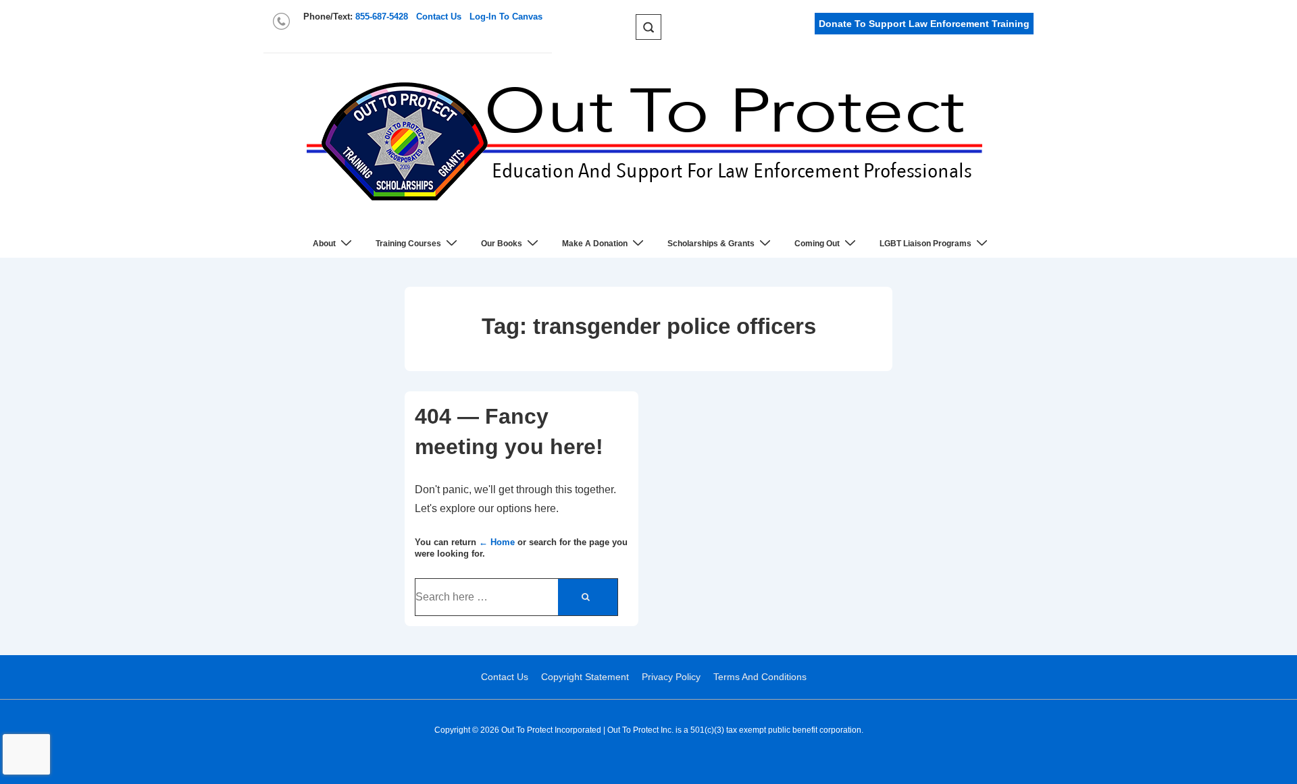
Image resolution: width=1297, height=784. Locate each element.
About (324, 243)
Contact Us (438, 16)
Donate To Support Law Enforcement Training (924, 23)
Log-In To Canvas (505, 16)
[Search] (587, 597)
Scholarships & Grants (711, 243)
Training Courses (408, 243)
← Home (497, 542)
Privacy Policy (671, 676)
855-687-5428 (381, 16)
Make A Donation (595, 243)
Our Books (501, 243)
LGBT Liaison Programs (925, 243)
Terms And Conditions (760, 676)
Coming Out (817, 243)
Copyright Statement (585, 676)
